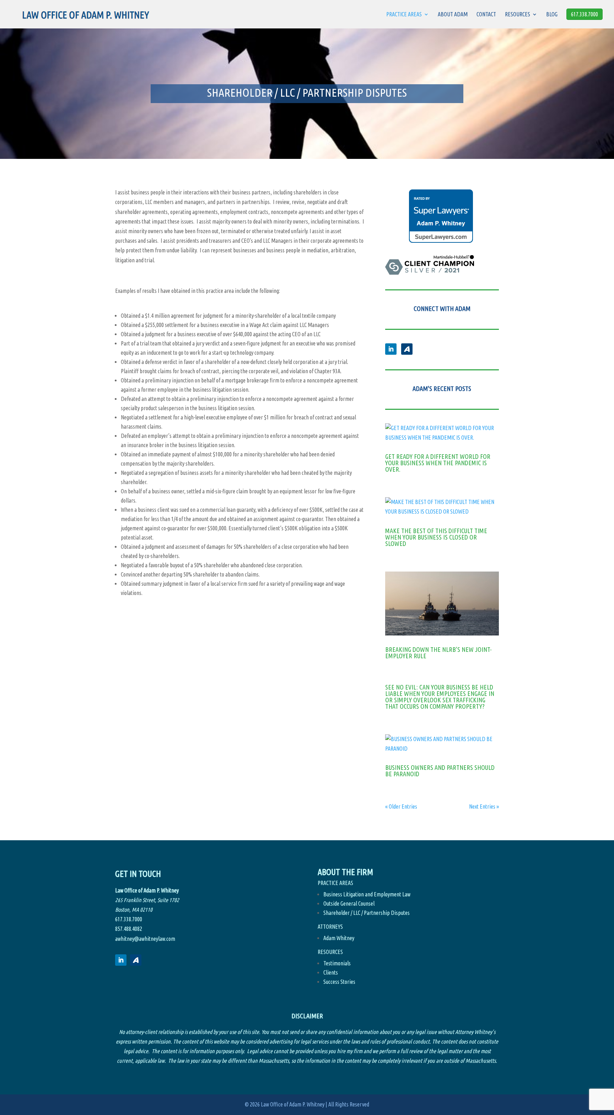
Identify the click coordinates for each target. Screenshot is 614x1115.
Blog (552, 14)
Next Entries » (484, 806)
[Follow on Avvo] (407, 349)
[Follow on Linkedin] (391, 349)
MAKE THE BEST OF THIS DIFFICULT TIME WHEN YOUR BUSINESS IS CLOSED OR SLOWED (436, 537)
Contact (486, 14)
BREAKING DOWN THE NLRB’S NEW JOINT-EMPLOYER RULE (438, 652)
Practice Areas (404, 14)
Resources (517, 14)
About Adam (453, 14)
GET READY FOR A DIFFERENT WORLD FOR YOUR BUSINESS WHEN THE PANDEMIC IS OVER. (437, 463)
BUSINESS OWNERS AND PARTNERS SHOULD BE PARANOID (440, 770)
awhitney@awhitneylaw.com (145, 939)
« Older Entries (401, 806)
